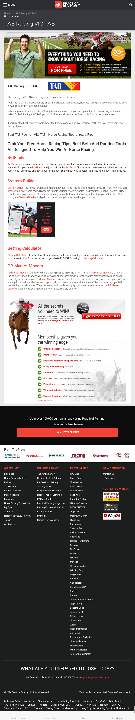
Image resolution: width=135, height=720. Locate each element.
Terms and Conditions (90, 692)
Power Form (76, 478)
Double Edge (76, 645)
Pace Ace (75, 494)
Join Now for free (67, 432)
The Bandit (75, 620)
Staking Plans (44, 486)
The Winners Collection (81, 599)
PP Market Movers (25, 265)
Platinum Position (79, 628)
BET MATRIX (76, 486)
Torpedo (74, 511)
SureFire (74, 578)
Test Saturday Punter (80, 654)
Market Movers (11, 494)
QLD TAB (116, 705)
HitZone (74, 557)
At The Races (120, 708)
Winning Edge (77, 570)
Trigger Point (76, 612)
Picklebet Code (45, 701)
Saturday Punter (78, 499)
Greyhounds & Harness (49, 490)
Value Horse (76, 582)
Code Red (75, 536)
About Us (9, 511)
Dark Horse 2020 (78, 587)
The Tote (43, 705)
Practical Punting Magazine (51, 503)
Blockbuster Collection (81, 637)
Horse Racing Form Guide (17, 503)
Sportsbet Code (85, 701)
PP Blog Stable (44, 499)
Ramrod (74, 595)
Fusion (73, 553)
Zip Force (75, 633)
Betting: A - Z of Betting (49, 478)
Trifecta (8, 708)
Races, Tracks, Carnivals (49, 494)
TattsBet (104, 705)
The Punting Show (46, 474)
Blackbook (9, 499)
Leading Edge (77, 607)
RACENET (78, 705)
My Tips (8, 507)
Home (7, 13)
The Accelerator (78, 566)
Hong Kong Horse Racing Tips (95, 708)
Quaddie (38, 708)
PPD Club (74, 474)
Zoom (73, 624)
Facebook (109, 478)
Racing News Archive (48, 520)
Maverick (74, 562)
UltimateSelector (78, 649)
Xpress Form (10, 486)
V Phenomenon (77, 532)
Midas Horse (76, 616)
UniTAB (31, 705)
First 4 (18, 708)
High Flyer (75, 520)
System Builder (22, 180)
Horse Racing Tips (65, 701)
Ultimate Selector (79, 503)
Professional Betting (47, 482)
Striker (73, 591)
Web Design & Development (116, 692)
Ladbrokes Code (12, 701)
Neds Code (29, 701)
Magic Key (75, 574)
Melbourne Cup (70, 708)
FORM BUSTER (77, 507)
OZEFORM (65, 705)
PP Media (42, 515)
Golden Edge (76, 490)
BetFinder (17, 157)
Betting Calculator (24, 248)
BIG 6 (27, 708)
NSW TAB (91, 705)
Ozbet (54, 705)
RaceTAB (100, 701)
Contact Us (9, 524)
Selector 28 (76, 528)
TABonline (114, 701)
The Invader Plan (78, 641)
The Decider (76, 482)
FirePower (75, 549)
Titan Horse (76, 603)
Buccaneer (75, 524)
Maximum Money (78, 515)
